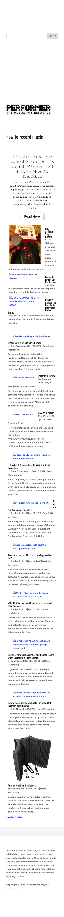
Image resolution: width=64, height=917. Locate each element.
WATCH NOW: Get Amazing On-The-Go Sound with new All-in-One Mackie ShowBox (32, 166)
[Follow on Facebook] (36, 24)
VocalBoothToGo (19, 661)
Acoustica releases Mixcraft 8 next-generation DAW (30, 556)
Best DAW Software (24, 386)
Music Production (46, 709)
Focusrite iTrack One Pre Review (50, 279)
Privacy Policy (13, 888)
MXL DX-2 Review (46, 412)
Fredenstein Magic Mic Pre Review (24, 343)
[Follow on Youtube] (55, 24)
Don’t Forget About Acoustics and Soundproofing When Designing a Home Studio (31, 656)
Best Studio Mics (16, 423)
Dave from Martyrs (20, 471)
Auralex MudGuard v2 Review (22, 785)
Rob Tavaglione (19, 346)
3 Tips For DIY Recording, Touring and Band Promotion (29, 466)
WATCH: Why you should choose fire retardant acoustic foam (30, 604)
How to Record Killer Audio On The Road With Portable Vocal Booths (29, 704)
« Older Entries (14, 817)
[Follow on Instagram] (48, 24)
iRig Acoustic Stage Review (49, 232)
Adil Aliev (16, 709)
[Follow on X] (42, 24)
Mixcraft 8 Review (46, 376)
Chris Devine (48, 416)
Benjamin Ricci (19, 513)
